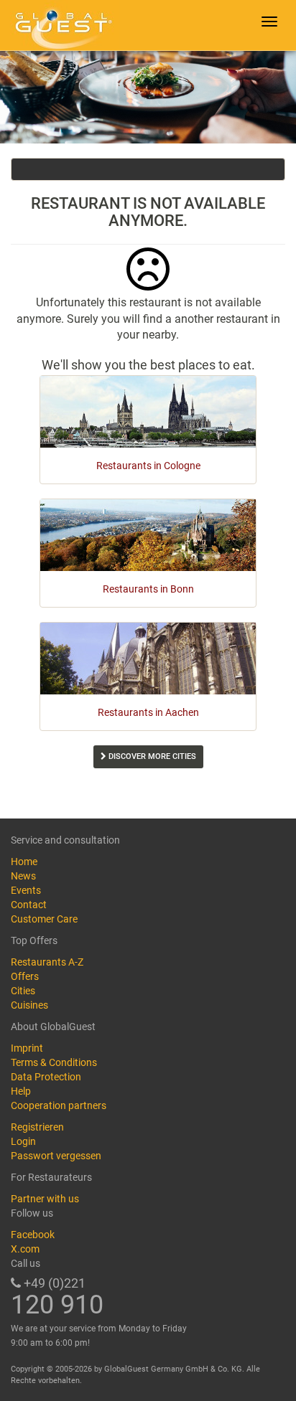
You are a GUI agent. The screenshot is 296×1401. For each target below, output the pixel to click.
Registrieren (37, 1127)
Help (21, 1091)
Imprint (27, 1048)
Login (23, 1141)
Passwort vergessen (56, 1155)
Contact (29, 904)
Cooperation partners (58, 1105)
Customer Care (44, 919)
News (23, 876)
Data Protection (46, 1076)
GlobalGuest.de (61, 25)
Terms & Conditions (54, 1062)
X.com (25, 1249)
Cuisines (29, 1005)
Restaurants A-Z (47, 962)
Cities (23, 990)
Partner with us (45, 1198)
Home (24, 861)
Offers (25, 976)
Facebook (33, 1234)
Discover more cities (151, 756)
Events (26, 890)
